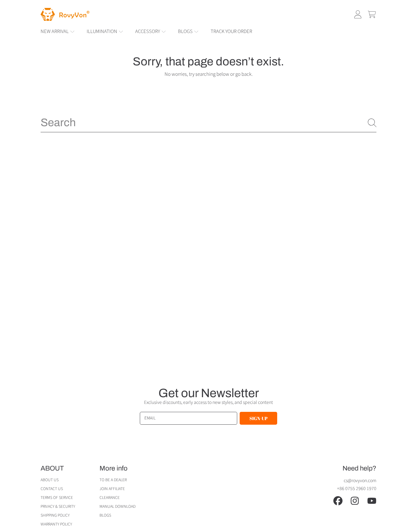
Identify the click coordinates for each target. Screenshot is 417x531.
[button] (372, 14)
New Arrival (55, 31)
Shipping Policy (55, 515)
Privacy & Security (58, 506)
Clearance (110, 497)
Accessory (148, 31)
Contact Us (52, 489)
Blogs (186, 31)
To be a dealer (113, 480)
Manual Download (118, 506)
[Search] (372, 123)
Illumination (102, 31)
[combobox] (208, 122)
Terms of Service (57, 497)
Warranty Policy (56, 524)
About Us (50, 480)
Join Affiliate (112, 489)
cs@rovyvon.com (360, 480)
